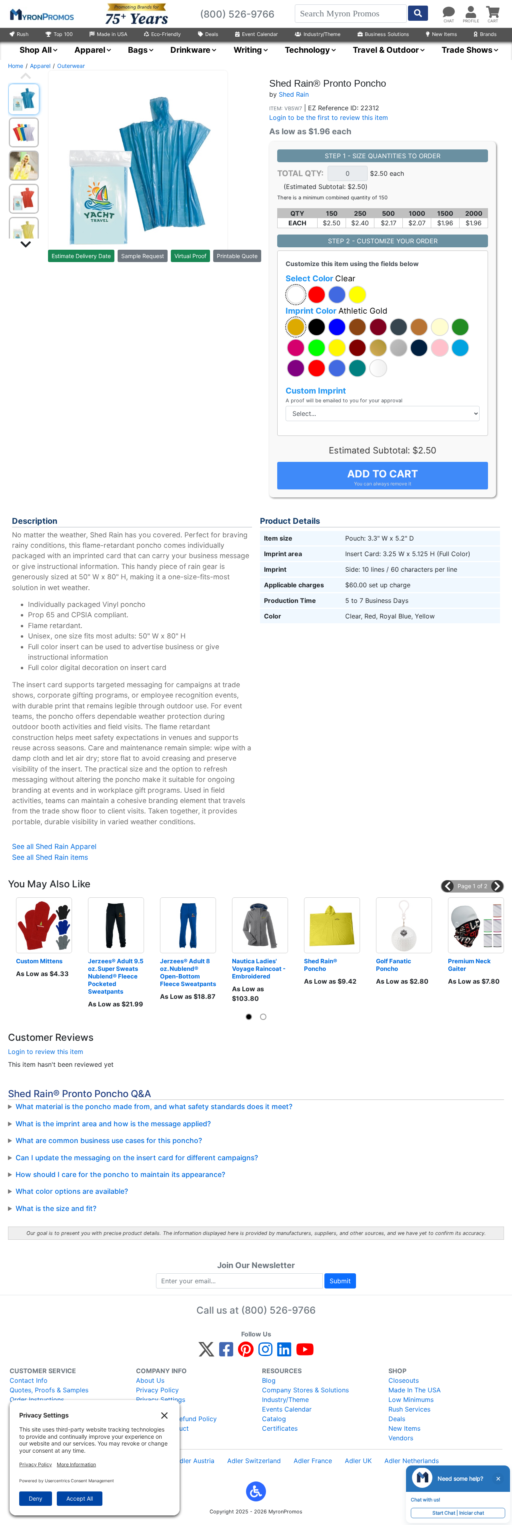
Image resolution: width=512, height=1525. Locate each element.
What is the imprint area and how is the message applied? (113, 1123)
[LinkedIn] (284, 1353)
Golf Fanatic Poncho (394, 964)
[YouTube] (305, 1353)
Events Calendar (287, 1409)
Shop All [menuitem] (36, 50)
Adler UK (358, 1461)
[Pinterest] (246, 1353)
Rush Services (409, 1409)
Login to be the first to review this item (328, 117)
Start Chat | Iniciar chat (458, 1513)
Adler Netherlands (411, 1461)
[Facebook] (226, 1353)
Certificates (280, 1428)
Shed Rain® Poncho (321, 964)
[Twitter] (206, 1353)
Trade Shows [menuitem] (467, 50)
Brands (488, 34)
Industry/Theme (322, 34)
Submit (340, 1281)
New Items (444, 34)
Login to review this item (45, 1052)
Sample (142, 256)
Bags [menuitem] (138, 50)
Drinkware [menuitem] (190, 50)
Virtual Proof (190, 256)
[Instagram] (265, 1353)
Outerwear (71, 65)
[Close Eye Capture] (498, 1479)
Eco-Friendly (166, 34)
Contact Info (29, 1380)
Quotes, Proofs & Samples (49, 1390)
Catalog (274, 1419)
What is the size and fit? (56, 1208)
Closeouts (403, 1380)
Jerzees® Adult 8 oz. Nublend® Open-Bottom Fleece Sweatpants (188, 972)
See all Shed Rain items (50, 857)
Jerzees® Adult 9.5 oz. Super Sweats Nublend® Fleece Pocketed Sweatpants (116, 976)
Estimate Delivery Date (81, 256)
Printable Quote (237, 256)
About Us (150, 1380)
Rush (22, 34)
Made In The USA (414, 1390)
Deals (211, 34)
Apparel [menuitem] (89, 50)
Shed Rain (294, 94)
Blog (269, 1380)
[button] (296, 295)
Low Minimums (411, 1400)
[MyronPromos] (41, 14)
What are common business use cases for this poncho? (109, 1140)
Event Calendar (260, 34)
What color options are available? (72, 1191)
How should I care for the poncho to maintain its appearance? (120, 1174)
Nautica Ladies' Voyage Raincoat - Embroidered (259, 968)
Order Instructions (37, 1400)
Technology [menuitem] (307, 50)
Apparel (40, 65)
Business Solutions (387, 34)
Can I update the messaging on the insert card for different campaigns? (137, 1157)
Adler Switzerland (254, 1461)
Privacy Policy (157, 1390)
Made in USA (112, 34)
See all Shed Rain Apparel (54, 846)
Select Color (320, 278)
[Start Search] (418, 13)
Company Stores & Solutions (305, 1390)
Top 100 (63, 34)
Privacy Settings (160, 1400)
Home (15, 65)
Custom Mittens (39, 961)
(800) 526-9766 (278, 1310)
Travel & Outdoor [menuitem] (386, 50)
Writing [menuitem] (248, 50)
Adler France (313, 1461)
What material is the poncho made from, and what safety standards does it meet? (154, 1106)
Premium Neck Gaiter (470, 964)
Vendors (400, 1438)
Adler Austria (194, 1461)
